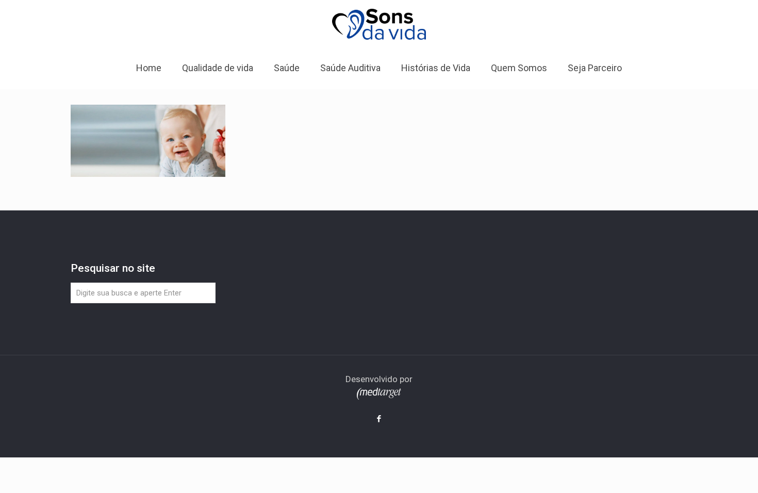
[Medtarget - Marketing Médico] (379, 396)
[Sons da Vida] (379, 23)
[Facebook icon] (379, 418)
